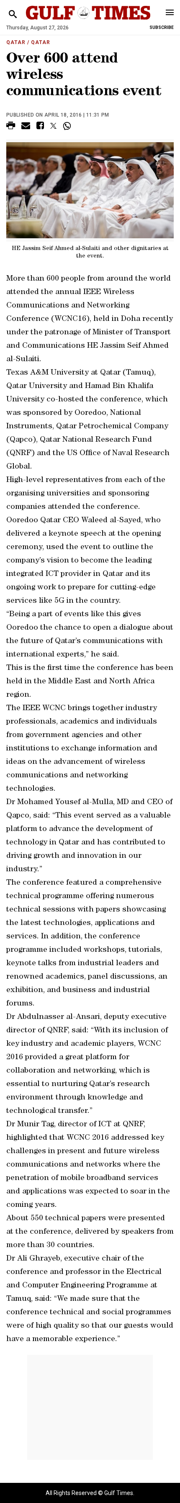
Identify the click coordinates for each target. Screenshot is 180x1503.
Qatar (16, 42)
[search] (12, 14)
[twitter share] (53, 126)
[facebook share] (40, 127)
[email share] (25, 127)
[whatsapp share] (68, 126)
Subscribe (161, 27)
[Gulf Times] (88, 21)
